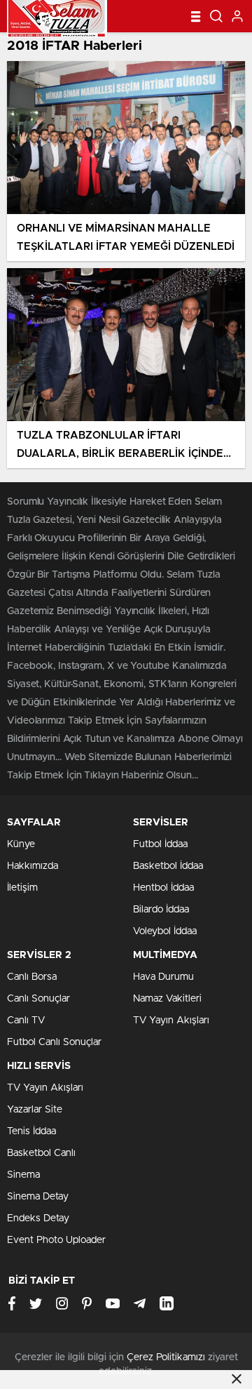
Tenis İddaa (31, 1131)
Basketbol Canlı (41, 1153)
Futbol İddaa (160, 844)
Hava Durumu (163, 977)
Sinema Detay (38, 1197)
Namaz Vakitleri (167, 999)
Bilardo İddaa (161, 910)
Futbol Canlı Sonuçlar (54, 1042)
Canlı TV (26, 1020)
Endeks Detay (38, 1218)
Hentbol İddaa (163, 888)
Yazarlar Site (34, 1110)
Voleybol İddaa (165, 931)
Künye (21, 844)
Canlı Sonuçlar (38, 999)
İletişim (22, 888)
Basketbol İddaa (168, 866)
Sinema (23, 1175)
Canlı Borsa (32, 977)
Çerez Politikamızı (166, 1357)
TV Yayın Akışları (171, 1020)
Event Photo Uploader (56, 1240)
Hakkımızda (32, 866)
